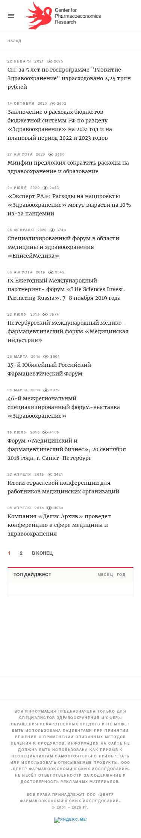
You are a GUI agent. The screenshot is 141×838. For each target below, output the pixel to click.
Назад (14, 41)
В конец (42, 553)
